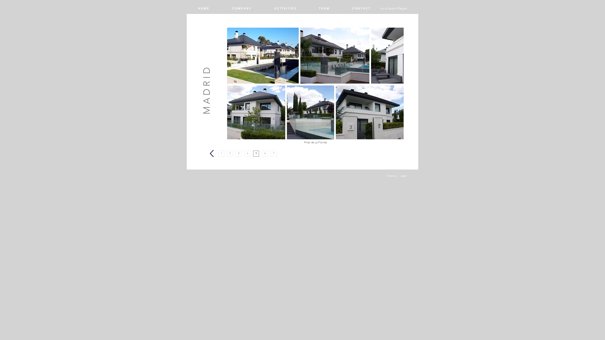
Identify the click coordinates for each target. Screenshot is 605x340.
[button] (315, 142)
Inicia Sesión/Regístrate (395, 9)
